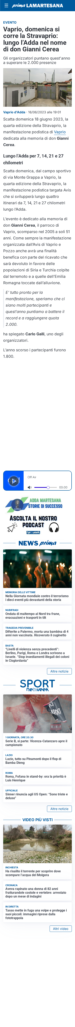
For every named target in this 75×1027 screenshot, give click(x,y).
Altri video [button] (60, 929)
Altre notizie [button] (59, 671)
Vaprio (60, 131)
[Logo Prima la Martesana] (37, 6)
